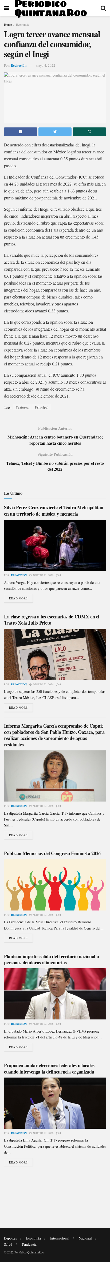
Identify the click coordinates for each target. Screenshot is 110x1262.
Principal (42, 407)
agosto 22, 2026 (42, 575)
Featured (22, 407)
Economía (22, 24)
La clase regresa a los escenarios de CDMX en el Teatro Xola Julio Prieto (51, 619)
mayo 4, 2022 (45, 65)
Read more (18, 598)
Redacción (18, 65)
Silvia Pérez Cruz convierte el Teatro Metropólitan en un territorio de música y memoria (53, 510)
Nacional (85, 1238)
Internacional (59, 1238)
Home (8, 24)
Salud (8, 1244)
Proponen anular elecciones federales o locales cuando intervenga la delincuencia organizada (49, 1068)
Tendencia (29, 1244)
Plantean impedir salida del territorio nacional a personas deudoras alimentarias (51, 959)
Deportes (10, 1238)
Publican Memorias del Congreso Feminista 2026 (52, 853)
